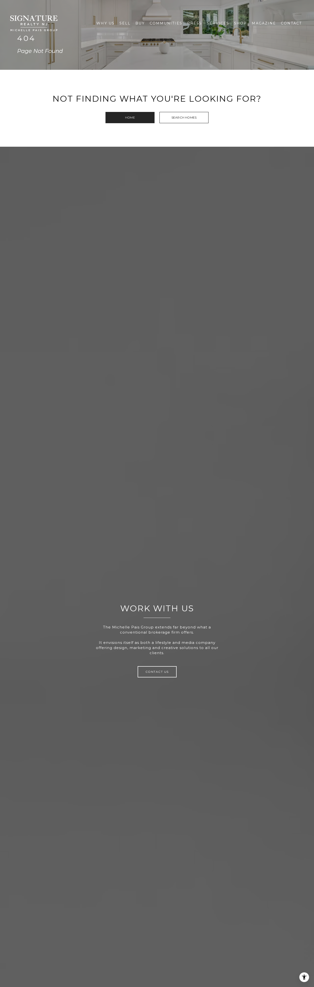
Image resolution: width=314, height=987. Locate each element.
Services (218, 23)
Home (130, 117)
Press (194, 23)
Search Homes (183, 117)
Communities (166, 23)
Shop (240, 23)
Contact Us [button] (157, 672)
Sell (125, 23)
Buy (139, 23)
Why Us (105, 23)
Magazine (264, 23)
